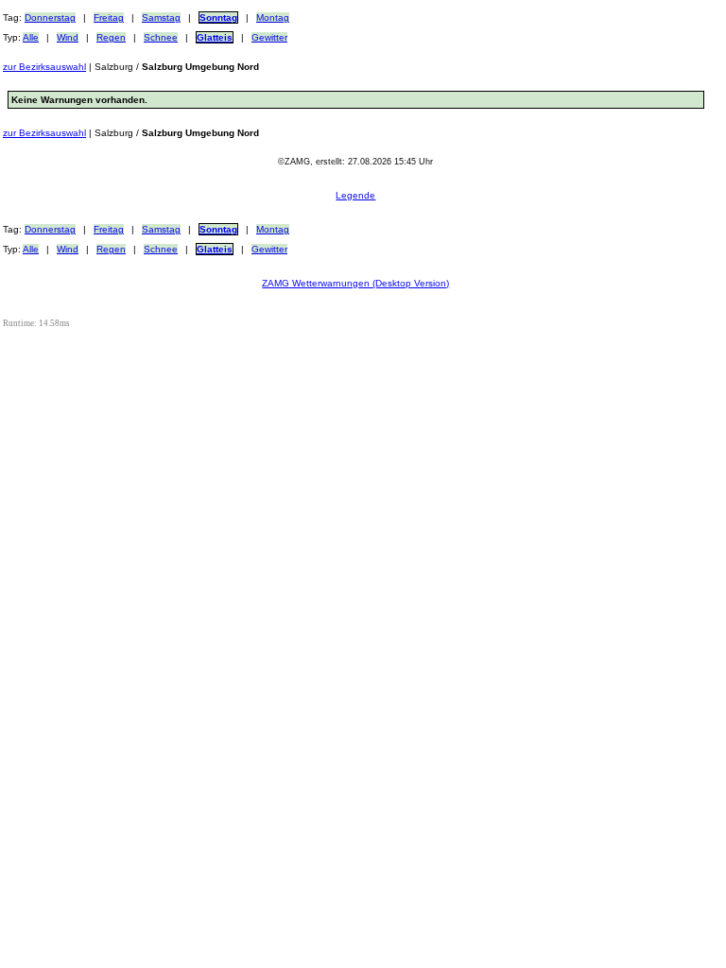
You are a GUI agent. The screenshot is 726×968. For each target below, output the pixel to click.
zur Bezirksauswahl (44, 66)
